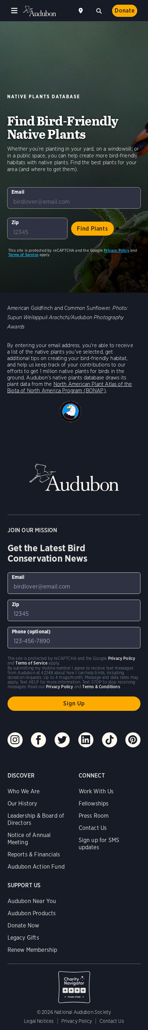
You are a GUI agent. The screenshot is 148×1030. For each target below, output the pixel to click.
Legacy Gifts (23, 937)
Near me (81, 11)
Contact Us (93, 828)
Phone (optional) (31, 631)
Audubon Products (32, 913)
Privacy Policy (116, 250)
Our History (22, 803)
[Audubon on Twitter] (62, 739)
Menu (14, 11)
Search (99, 10)
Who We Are (24, 791)
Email (17, 191)
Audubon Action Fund (36, 866)
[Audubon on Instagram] (15, 739)
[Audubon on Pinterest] (132, 739)
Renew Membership (32, 949)
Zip (15, 222)
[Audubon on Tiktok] (109, 739)
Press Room (94, 815)
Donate (125, 10)
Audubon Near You (32, 901)
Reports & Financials (34, 854)
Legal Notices (39, 1021)
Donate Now (24, 925)
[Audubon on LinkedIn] (85, 739)
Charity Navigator (74, 983)
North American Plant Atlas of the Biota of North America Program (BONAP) (69, 387)
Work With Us (96, 791)
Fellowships (94, 803)
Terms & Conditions (101, 686)
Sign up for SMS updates (99, 844)
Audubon (39, 11)
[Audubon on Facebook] (38, 739)
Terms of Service (23, 254)
